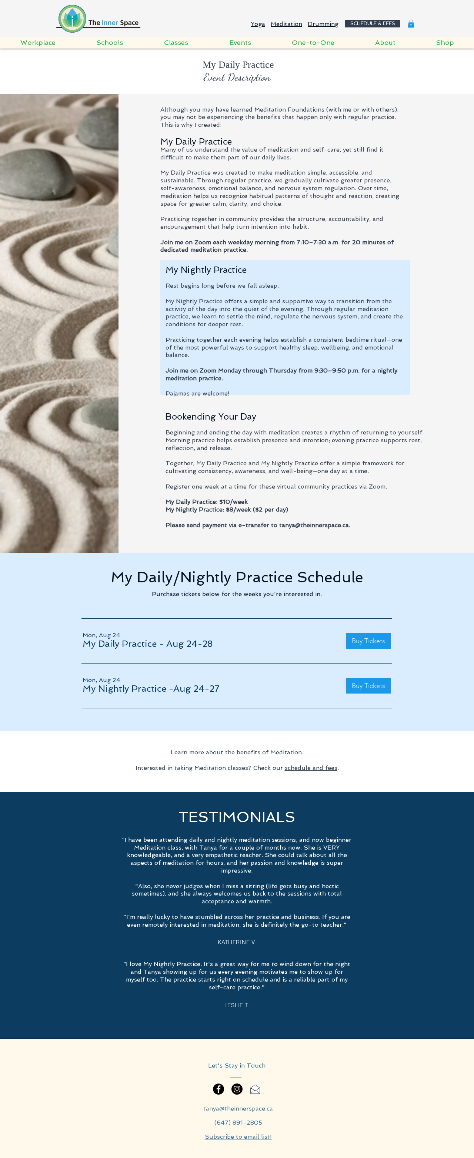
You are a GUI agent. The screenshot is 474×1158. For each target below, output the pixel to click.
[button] (411, 24)
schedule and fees (311, 767)
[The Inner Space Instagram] (237, 1089)
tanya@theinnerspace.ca (314, 525)
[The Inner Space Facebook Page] (218, 1089)
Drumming (323, 23)
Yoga (258, 23)
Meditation (286, 23)
